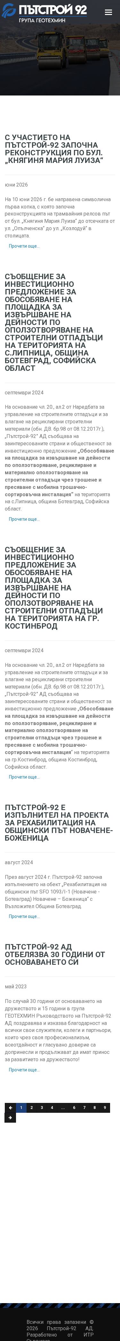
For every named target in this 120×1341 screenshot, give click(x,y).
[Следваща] (10, 1118)
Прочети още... (24, 246)
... (63, 1107)
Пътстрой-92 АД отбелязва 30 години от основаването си (55, 954)
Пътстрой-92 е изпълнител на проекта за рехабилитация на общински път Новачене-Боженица (59, 823)
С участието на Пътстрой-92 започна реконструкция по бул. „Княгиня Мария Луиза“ (54, 149)
